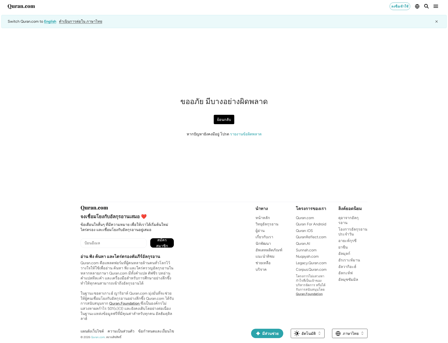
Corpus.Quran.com (311, 269)
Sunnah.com (306, 250)
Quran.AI (303, 243)
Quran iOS (304, 230)
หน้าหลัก (263, 218)
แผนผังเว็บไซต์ (92, 331)
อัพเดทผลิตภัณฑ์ (269, 250)
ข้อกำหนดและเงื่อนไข (156, 331)
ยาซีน (343, 247)
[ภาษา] (417, 6)
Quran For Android (311, 224)
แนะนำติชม (265, 256)
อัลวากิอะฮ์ (347, 266)
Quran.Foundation (124, 303)
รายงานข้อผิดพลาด (246, 134)
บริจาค (261, 269)
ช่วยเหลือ (263, 263)
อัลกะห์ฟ (345, 273)
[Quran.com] (21, 6)
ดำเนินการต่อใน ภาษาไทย (80, 21)
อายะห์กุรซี (347, 240)
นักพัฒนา (263, 243)
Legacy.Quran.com (311, 263)
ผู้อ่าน (260, 230)
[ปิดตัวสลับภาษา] (436, 21)
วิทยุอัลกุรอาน (267, 224)
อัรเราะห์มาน (349, 260)
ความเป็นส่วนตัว (121, 331)
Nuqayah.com (307, 256)
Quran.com (305, 218)
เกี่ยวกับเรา (264, 237)
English (50, 21)
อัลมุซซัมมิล (348, 279)
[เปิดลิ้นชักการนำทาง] (436, 6)
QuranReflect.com (311, 237)
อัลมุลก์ (344, 253)
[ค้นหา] (426, 6)
